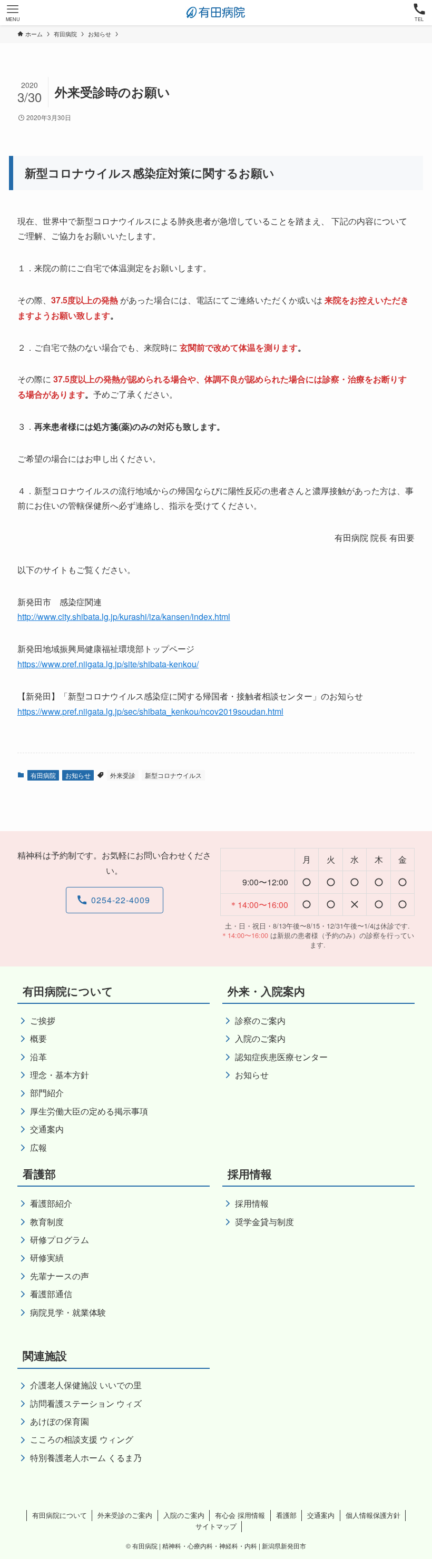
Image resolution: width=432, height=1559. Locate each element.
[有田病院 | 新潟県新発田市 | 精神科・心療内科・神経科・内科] (216, 12)
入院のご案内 (183, 1515)
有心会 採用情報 (240, 1515)
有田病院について (59, 1515)
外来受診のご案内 (124, 1515)
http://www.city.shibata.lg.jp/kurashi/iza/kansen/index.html (123, 616)
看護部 (286, 1515)
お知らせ (78, 775)
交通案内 (321, 1515)
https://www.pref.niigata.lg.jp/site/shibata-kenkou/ (108, 664)
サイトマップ (216, 1526)
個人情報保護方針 (373, 1515)
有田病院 (43, 775)
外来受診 (122, 775)
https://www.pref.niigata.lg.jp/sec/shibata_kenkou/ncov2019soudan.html (150, 711)
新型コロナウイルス (173, 775)
